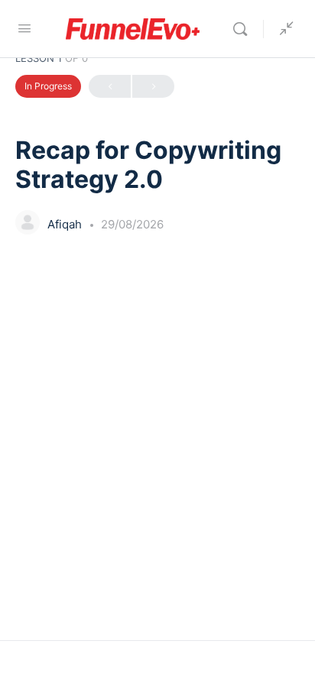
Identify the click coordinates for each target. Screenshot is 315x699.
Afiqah (66, 224)
